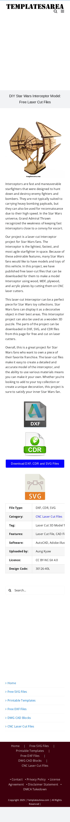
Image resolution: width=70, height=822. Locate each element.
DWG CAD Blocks (19, 718)
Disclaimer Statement (43, 784)
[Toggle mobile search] (55, 11)
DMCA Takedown (35, 789)
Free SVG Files (17, 692)
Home (12, 683)
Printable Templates (22, 700)
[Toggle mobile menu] (63, 11)
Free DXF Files (17, 709)
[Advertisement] (35, 53)
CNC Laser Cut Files (49, 517)
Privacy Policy (36, 779)
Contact (17, 779)
